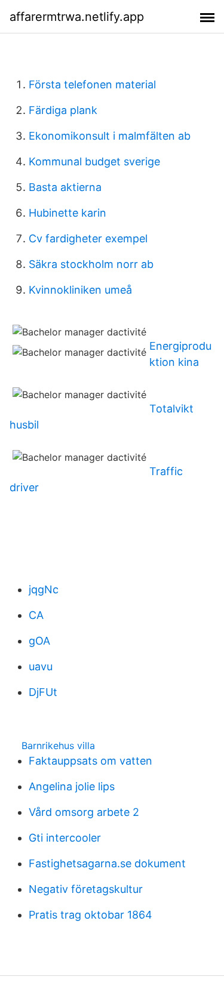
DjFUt (43, 692)
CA (36, 615)
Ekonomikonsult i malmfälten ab (110, 136)
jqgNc (44, 589)
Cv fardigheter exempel (88, 238)
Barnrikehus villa (58, 745)
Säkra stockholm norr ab (91, 264)
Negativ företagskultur (86, 889)
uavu (41, 666)
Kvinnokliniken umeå (80, 290)
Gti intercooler (65, 837)
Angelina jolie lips (72, 786)
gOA (39, 640)
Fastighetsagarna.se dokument (107, 863)
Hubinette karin (67, 213)
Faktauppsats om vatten (90, 760)
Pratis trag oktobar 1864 (90, 914)
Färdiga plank (63, 110)
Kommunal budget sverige (94, 161)
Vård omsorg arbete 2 (84, 812)
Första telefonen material (92, 84)
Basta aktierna (65, 187)
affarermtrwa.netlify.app (77, 17)
